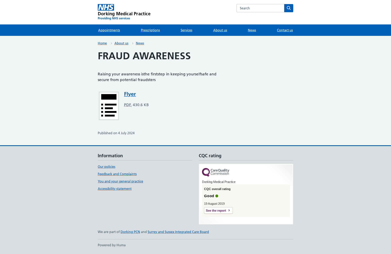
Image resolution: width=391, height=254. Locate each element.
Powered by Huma (112, 245)
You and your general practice (120, 181)
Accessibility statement (115, 189)
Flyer (130, 94)
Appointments (109, 30)
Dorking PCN (130, 232)
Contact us (285, 30)
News (252, 30)
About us (220, 30)
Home (102, 43)
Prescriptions (150, 30)
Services (186, 30)
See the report (216, 210)
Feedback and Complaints (117, 174)
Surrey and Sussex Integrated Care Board (178, 232)
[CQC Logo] (215, 172)
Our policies (106, 167)
